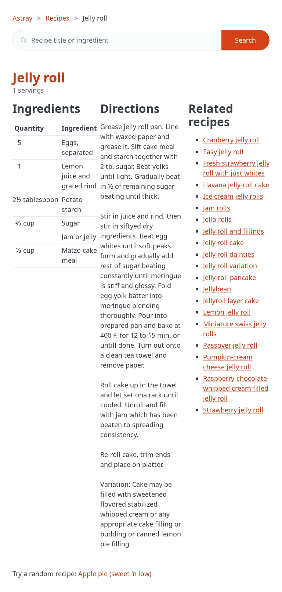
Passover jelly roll (230, 345)
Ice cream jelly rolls (233, 196)
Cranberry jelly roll (231, 139)
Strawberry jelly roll (233, 409)
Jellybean (217, 288)
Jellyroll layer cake (231, 300)
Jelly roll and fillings (233, 231)
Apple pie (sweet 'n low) (114, 573)
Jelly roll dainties (228, 254)
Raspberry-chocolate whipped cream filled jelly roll (235, 388)
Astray (22, 18)
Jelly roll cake (223, 242)
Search (245, 40)
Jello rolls (217, 219)
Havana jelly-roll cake (236, 184)
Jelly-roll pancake (229, 277)
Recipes (57, 18)
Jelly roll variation (230, 265)
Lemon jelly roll (227, 312)
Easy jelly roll (223, 151)
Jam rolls (216, 207)
